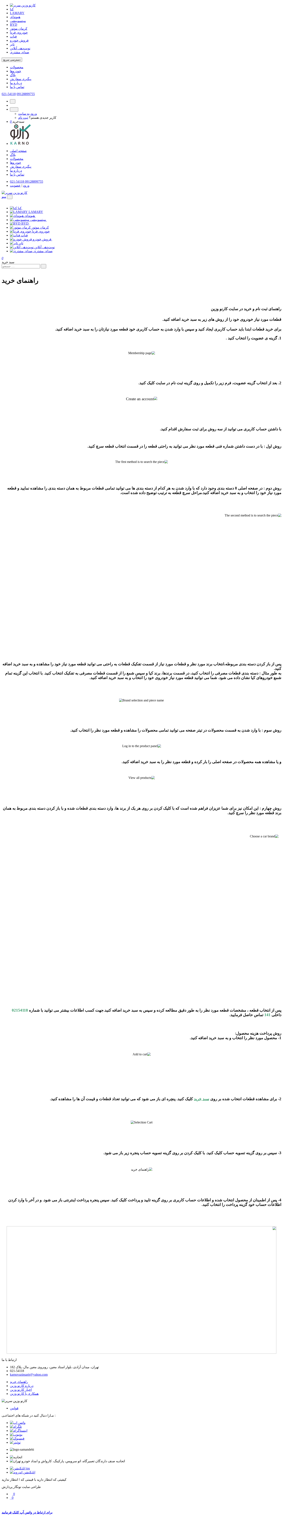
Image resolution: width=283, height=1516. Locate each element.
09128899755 (26, 94)
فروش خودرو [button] (42, 239)
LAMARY (17, 13)
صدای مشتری (19, 52)
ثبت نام (23, 117)
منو (4, 196)
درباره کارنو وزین (21, 1386)
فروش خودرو (19, 40)
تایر (12, 44)
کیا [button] (20, 208)
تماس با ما (17, 87)
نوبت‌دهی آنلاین (20, 48)
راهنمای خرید (19, 1382)
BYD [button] (25, 223)
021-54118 (9, 94)
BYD (13, 24)
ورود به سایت (27, 113)
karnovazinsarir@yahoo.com (29, 1374)
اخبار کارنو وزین (21, 1389)
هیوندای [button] (30, 216)
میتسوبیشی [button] (38, 219)
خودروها (15, 71)
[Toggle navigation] (9, 197)
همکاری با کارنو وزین (24, 1393)
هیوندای (15, 17)
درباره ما (16, 83)
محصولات (16, 67)
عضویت (15, 185)
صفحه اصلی (18, 151)
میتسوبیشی (18, 21)
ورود (26, 185)
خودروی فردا (19, 32)
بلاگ (13, 75)
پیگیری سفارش (20, 79)
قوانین (14, 1408)
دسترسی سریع (12, 59)
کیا (12, 9)
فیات (13, 36)
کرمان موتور (18, 28)
